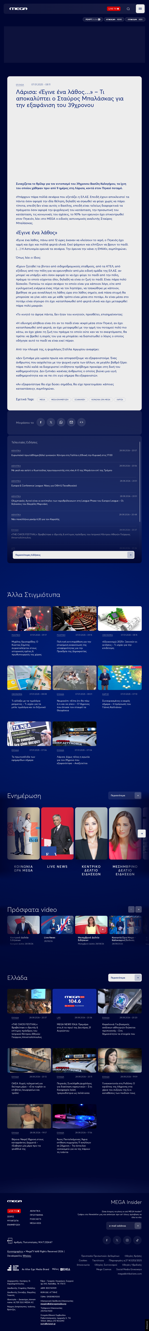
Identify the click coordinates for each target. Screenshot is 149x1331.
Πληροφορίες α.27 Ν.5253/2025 (125, 1260)
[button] (140, 8)
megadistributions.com (130, 1273)
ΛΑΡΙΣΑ (120, 399)
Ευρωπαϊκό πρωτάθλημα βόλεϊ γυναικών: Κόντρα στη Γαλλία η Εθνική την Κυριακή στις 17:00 (61, 455)
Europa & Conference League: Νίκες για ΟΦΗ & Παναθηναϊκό (44, 485)
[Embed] (81, 422)
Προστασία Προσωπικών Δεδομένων (100, 1256)
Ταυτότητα (98, 1260)
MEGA (42, 399)
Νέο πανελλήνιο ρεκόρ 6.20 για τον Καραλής (35, 519)
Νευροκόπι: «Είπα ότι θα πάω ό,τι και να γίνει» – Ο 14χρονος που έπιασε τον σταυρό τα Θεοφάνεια (73, 705)
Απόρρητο (147, 1325)
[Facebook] (40, 422)
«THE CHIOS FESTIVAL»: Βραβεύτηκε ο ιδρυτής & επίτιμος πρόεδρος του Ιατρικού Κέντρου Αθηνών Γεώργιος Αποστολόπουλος (27, 1031)
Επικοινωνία (83, 1264)
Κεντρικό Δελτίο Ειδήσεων (19, 939)
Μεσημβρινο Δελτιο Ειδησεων (125, 870)
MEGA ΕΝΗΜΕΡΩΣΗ (59, 399)
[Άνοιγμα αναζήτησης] (128, 8)
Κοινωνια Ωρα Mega (23, 868)
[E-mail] (71, 422)
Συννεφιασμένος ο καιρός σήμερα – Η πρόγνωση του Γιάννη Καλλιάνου (116, 704)
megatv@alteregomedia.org (53, 1304)
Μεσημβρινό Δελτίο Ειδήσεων (88, 939)
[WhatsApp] (61, 422)
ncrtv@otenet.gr (48, 1324)
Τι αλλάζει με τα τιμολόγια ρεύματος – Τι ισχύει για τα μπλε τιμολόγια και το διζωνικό (29, 704)
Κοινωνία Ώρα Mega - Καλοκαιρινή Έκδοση (123, 939)
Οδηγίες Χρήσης (133, 1256)
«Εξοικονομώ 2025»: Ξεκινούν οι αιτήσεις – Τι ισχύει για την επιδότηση (119, 644)
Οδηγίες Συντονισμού (106, 1264)
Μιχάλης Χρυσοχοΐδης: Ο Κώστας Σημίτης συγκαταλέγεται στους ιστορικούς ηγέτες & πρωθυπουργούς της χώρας (27, 648)
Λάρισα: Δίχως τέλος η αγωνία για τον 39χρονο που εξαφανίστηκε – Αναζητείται (73, 760)
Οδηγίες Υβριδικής (132, 1264)
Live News (57, 867)
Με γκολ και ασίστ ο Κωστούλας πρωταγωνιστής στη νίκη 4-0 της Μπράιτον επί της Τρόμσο (61, 470)
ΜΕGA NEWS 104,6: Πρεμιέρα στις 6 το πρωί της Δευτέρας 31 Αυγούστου (74, 1027)
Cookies (83, 1260)
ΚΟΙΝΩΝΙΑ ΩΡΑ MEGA (101, 399)
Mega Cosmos (103, 1269)
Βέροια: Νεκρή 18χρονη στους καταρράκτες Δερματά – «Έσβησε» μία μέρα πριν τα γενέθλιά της (28, 1144)
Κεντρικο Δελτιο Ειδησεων (91, 870)
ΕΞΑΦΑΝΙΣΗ (80, 399)
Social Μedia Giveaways (129, 1269)
